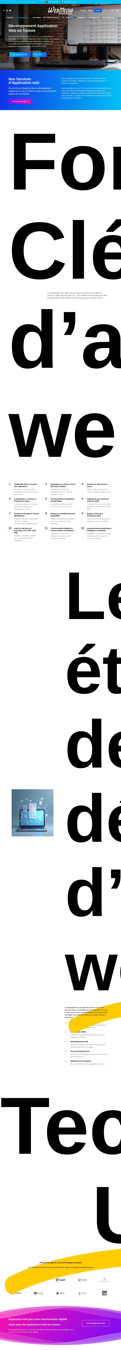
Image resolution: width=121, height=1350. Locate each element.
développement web (35, 36)
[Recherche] (112, 10)
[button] (117, 10)
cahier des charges (83, 88)
